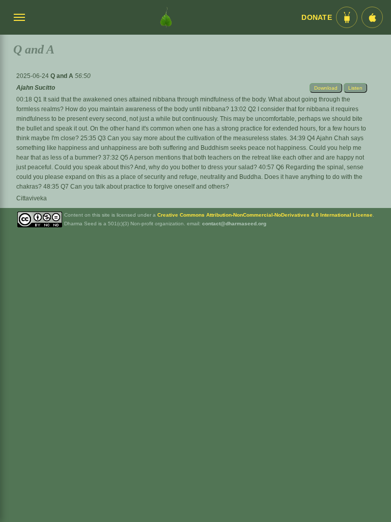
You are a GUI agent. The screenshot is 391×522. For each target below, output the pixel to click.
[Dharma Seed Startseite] (166, 17)
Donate (316, 17)
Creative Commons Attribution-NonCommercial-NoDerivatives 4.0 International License (265, 215)
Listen (355, 88)
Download (326, 88)
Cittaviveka (31, 198)
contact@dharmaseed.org (234, 223)
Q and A (62, 76)
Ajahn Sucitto (35, 87)
